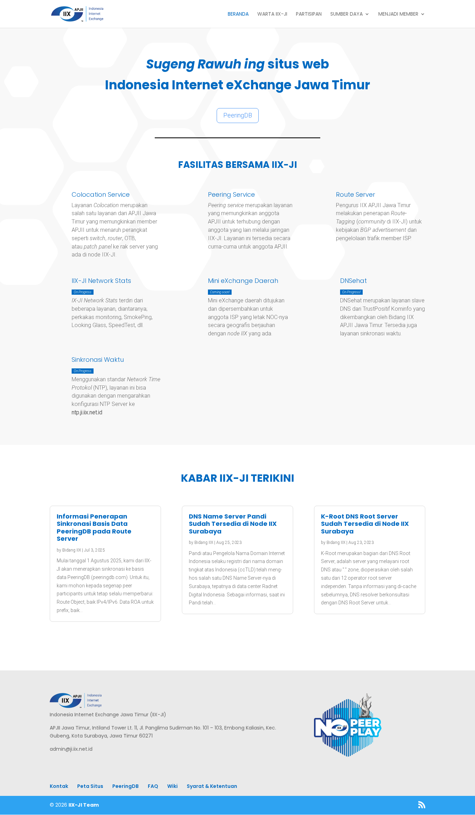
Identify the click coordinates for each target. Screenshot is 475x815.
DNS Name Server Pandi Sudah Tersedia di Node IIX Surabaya (233, 524)
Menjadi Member (398, 14)
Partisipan (309, 14)
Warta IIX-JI (272, 14)
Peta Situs (90, 786)
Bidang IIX (71, 550)
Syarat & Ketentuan (212, 786)
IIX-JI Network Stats (101, 280)
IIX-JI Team (84, 804)
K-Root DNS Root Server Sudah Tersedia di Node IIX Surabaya (365, 524)
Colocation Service (101, 194)
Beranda (238, 14)
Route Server (355, 194)
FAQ (153, 786)
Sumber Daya (346, 14)
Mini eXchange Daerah (243, 280)
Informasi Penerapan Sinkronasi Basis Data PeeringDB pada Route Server (94, 527)
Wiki (172, 786)
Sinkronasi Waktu (98, 359)
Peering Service (231, 194)
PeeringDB (237, 115)
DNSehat (353, 280)
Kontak (59, 786)
